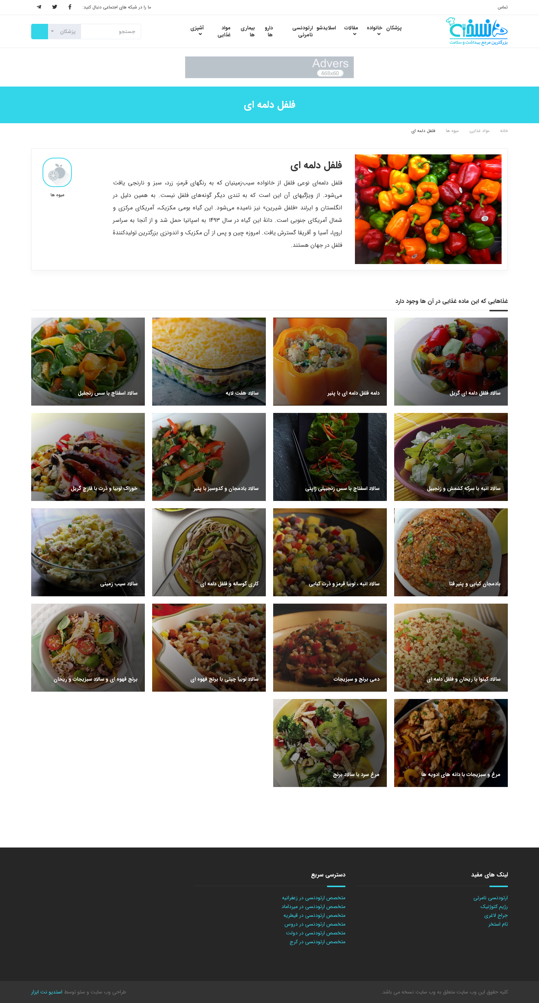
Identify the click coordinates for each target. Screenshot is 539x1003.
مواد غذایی (479, 130)
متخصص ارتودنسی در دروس (315, 924)
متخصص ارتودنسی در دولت (315, 933)
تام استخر (498, 924)
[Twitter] (55, 7)
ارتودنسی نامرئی (490, 898)
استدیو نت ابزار (46, 992)
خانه (504, 130)
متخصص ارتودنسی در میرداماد (313, 907)
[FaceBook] (70, 7)
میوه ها (452, 130)
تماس (503, 7)
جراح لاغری (496, 915)
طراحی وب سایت (107, 992)
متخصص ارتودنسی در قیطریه (314, 915)
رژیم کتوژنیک (494, 907)
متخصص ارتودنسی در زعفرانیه (313, 898)
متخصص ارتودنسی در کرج (317, 942)
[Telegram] (39, 7)
